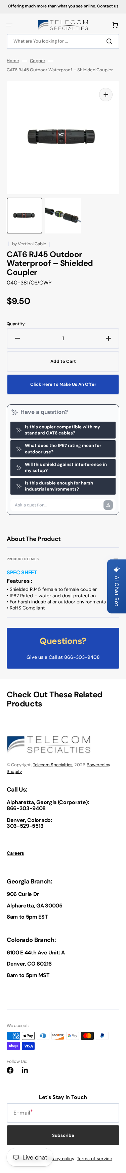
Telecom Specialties (53, 765)
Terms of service (94, 1159)
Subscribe (63, 1135)
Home (13, 61)
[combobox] (63, 41)
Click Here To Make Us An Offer (63, 384)
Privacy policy (59, 1159)
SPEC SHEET (22, 572)
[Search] (110, 41)
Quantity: (16, 324)
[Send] (108, 505)
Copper (37, 61)
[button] (9, 25)
